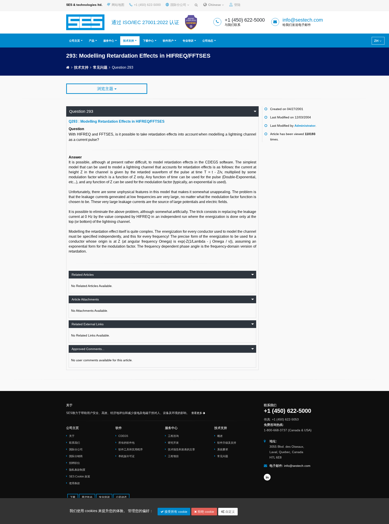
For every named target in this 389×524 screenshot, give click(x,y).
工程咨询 (173, 436)
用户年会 (87, 497)
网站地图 (117, 5)
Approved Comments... (88, 349)
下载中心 (148, 40)
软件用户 (168, 40)
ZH (376, 41)
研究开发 (173, 442)
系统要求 (222, 449)
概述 (220, 436)
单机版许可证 (126, 456)
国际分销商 (76, 456)
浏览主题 (105, 88)
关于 (72, 436)
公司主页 (74, 40)
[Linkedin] (267, 477)
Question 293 (81, 111)
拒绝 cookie (205, 511)
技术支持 (128, 40)
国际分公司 (178, 5)
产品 (91, 40)
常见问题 (100, 67)
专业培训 (188, 40)
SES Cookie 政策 (79, 476)
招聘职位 (74, 463)
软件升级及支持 (226, 442)
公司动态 (207, 40)
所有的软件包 (126, 442)
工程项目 (173, 456)
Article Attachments (85, 299)
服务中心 (108, 40)
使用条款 (74, 483)
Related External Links (88, 324)
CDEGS (123, 436)
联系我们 (74, 442)
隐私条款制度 (77, 469)
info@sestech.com (303, 20)
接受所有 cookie (175, 511)
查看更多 (197, 413)
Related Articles (83, 274)
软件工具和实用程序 (130, 449)
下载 (72, 497)
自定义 (229, 511)
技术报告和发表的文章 (181, 449)
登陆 (236, 5)
